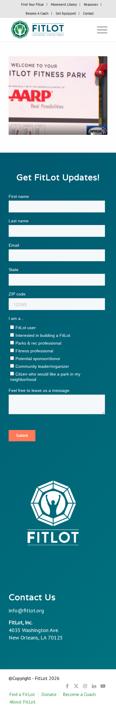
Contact (88, 13)
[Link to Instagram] (85, 685)
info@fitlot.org (26, 610)
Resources (91, 4)
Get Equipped (66, 13)
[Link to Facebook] (67, 685)
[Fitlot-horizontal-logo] (48, 29)
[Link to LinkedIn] (94, 685)
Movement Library (64, 4)
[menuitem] (32, 4)
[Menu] (99, 29)
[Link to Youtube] (102, 685)
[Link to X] (76, 685)
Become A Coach (37, 13)
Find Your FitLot (32, 4)
